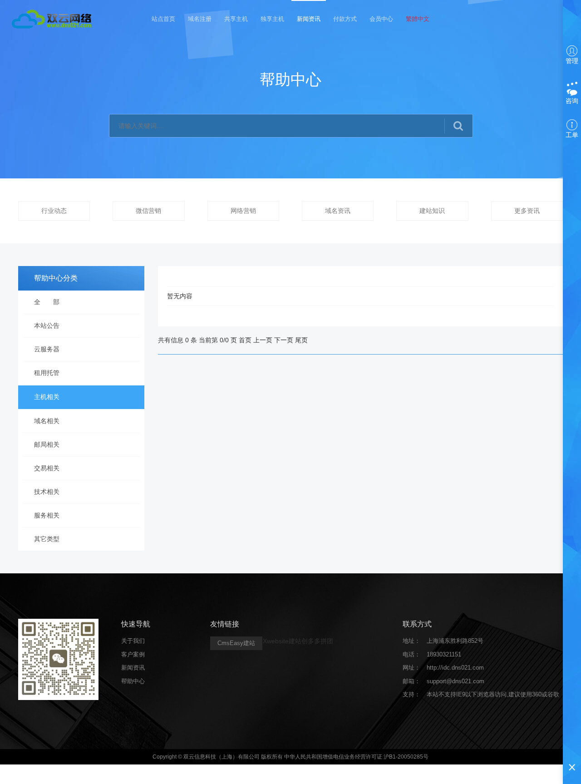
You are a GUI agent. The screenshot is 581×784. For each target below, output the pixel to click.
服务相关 (46, 515)
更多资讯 (527, 210)
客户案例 (133, 654)
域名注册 (200, 18)
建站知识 (432, 210)
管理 (572, 60)
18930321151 (444, 654)
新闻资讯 (308, 18)
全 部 (46, 302)
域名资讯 (337, 210)
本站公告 (46, 325)
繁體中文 (417, 18)
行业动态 (54, 210)
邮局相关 (46, 444)
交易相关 (46, 468)
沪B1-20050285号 (406, 757)
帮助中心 (133, 681)
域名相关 (46, 420)
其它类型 (46, 538)
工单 (572, 134)
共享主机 (236, 18)
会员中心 (381, 18)
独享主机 (272, 18)
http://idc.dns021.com (455, 667)
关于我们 (133, 640)
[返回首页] (53, 18)
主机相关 (46, 396)
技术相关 (46, 491)
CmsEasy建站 (236, 643)
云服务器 (46, 349)
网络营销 (243, 210)
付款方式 (345, 18)
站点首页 (163, 18)
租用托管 (46, 372)
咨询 (572, 100)
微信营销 (148, 210)
